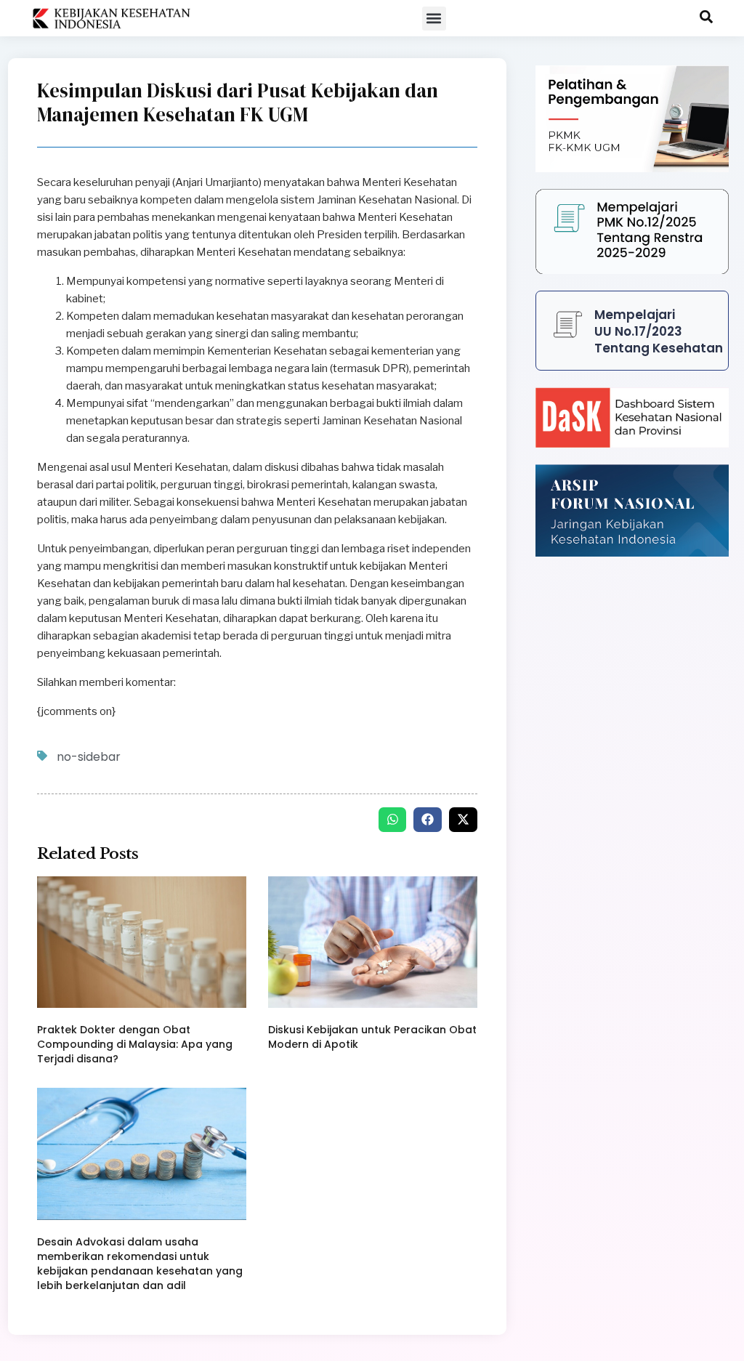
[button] (434, 19)
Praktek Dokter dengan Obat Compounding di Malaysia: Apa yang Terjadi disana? (134, 1044)
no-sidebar (89, 756)
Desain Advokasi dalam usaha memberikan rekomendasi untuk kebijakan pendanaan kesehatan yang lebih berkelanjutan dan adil (140, 1264)
